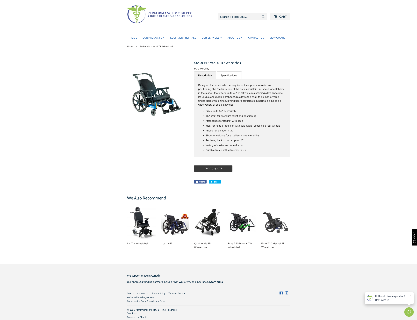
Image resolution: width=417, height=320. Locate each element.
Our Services (211, 37)
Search (130, 293)
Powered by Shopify (137, 317)
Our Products (153, 37)
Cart (282, 16)
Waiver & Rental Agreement (141, 297)
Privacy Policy (158, 293)
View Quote (277, 37)
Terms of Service (177, 293)
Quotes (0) (414, 237)
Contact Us (256, 37)
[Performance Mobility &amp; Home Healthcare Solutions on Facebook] (281, 293)
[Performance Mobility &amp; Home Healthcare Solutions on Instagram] (286, 293)
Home (133, 37)
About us (234, 37)
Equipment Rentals (183, 37)
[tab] (205, 75)
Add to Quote (213, 168)
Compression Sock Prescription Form (146, 301)
